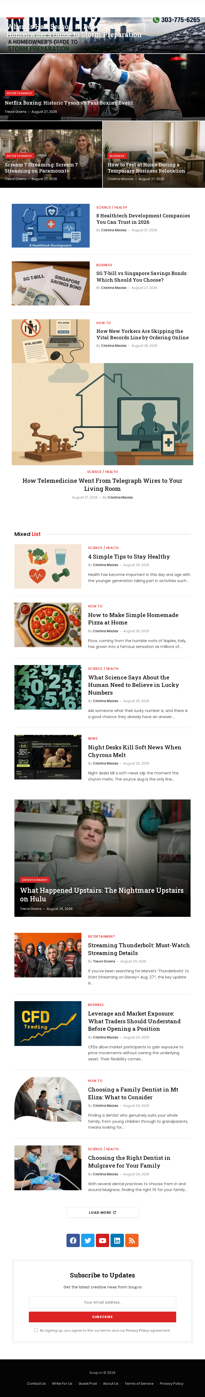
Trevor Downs (15, 111)
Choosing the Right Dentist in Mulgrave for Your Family (129, 1161)
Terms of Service (139, 1383)
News (92, 738)
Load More (100, 1212)
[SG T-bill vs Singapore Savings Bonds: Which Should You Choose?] (51, 283)
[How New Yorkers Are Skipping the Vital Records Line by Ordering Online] (51, 341)
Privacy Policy (137, 1330)
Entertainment (19, 93)
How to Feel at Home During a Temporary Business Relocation (146, 168)
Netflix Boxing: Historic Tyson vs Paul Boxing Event (69, 103)
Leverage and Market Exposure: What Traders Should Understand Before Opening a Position (134, 1021)
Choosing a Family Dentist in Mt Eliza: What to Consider (133, 1093)
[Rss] (132, 1240)
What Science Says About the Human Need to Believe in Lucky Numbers (133, 685)
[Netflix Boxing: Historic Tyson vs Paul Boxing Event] (102, 87)
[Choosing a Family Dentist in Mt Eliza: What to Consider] (47, 1099)
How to (103, 323)
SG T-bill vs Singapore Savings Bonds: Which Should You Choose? (141, 276)
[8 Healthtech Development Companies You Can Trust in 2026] (51, 226)
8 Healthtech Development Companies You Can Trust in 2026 (143, 218)
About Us (111, 1383)
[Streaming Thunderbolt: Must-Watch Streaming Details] (47, 955)
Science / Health (111, 207)
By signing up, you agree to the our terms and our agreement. (105, 1330)
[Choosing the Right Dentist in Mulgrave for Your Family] (47, 1167)
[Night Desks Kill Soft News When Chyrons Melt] (47, 757)
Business (117, 156)
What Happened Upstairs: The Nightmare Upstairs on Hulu (102, 894)
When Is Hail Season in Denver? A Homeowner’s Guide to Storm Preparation (74, 31)
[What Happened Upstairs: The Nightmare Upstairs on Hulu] (102, 858)
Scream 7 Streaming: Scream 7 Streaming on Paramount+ (41, 168)
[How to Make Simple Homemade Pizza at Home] (47, 625)
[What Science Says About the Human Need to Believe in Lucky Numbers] (47, 687)
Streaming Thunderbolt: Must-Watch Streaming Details (139, 949)
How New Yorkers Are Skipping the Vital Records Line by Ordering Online (142, 334)
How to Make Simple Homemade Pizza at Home (133, 618)
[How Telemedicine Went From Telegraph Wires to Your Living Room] (102, 414)
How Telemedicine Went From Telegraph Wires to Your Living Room (102, 484)
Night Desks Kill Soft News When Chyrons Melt (135, 751)
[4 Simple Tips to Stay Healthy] (47, 566)
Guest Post (87, 1383)
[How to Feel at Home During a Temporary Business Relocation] (154, 154)
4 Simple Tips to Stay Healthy (129, 556)
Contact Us (36, 1383)
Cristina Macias (19, 44)
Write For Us (62, 1383)
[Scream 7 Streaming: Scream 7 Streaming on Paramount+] (51, 154)
